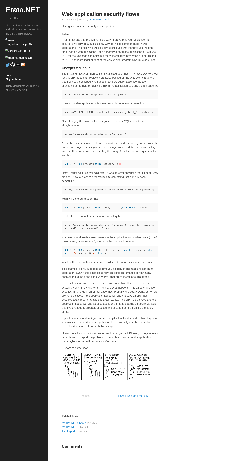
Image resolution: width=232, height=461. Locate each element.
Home (8, 75)
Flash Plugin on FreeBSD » (134, 395)
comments (96, 19)
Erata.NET (22, 10)
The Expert (74, 431)
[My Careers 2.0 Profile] (24, 51)
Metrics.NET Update (79, 423)
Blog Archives (13, 79)
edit (107, 19)
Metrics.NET (75, 427)
